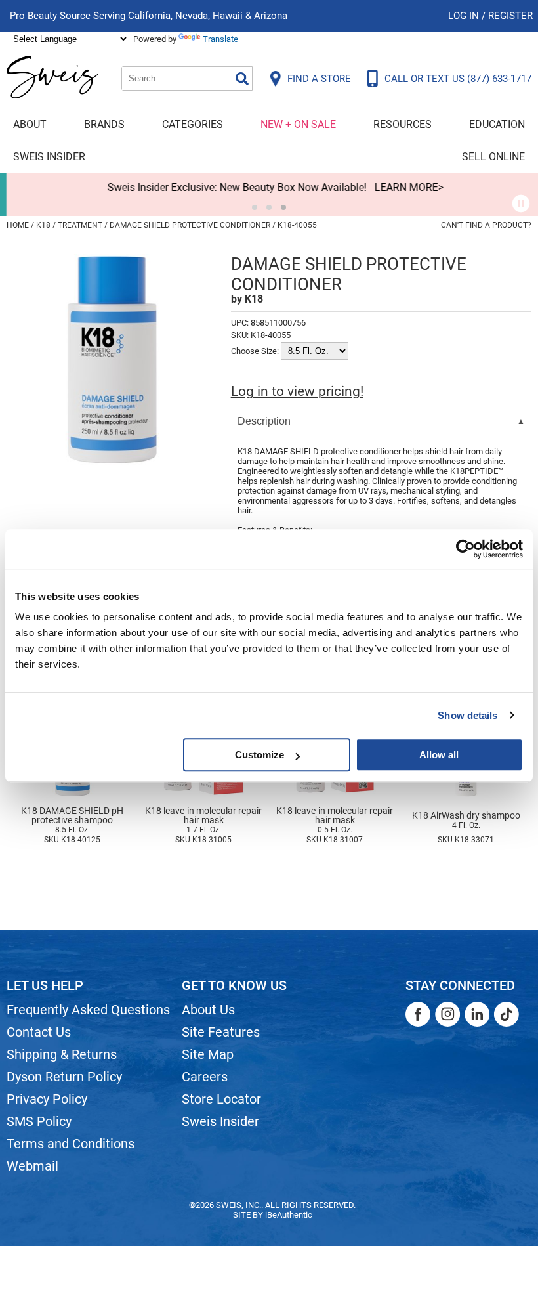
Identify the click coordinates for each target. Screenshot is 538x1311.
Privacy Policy (47, 1099)
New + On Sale (298, 124)
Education (497, 124)
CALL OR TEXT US (457, 79)
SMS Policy (39, 1121)
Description (264, 421)
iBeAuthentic (288, 1215)
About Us (208, 1010)
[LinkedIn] (477, 1014)
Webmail (32, 1166)
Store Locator (221, 1099)
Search (242, 78)
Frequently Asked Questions (88, 1010)
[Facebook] (417, 1014)
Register (510, 16)
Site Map (208, 1054)
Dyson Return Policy (64, 1077)
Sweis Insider (49, 156)
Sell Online (493, 156)
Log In (465, 16)
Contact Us (39, 1032)
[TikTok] (506, 1014)
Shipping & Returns (62, 1054)
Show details (467, 715)
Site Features (221, 1032)
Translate (220, 39)
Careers (205, 1077)
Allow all (439, 754)
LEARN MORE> (402, 187)
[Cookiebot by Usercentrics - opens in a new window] (465, 549)
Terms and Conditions (70, 1143)
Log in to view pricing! (297, 391)
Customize (259, 754)
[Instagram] (447, 1014)
